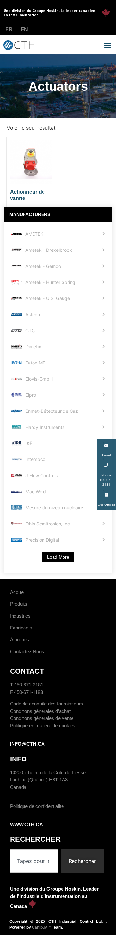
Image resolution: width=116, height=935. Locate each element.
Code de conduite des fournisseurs (46, 703)
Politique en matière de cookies (42, 725)
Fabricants (21, 627)
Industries (20, 616)
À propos (19, 639)
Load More (58, 557)
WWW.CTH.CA (26, 824)
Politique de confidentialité (37, 806)
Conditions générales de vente (41, 718)
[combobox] (34, 861)
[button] (107, 45)
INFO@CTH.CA (27, 744)
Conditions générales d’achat (40, 711)
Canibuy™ (41, 927)
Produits (18, 604)
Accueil (17, 592)
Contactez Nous (27, 651)
